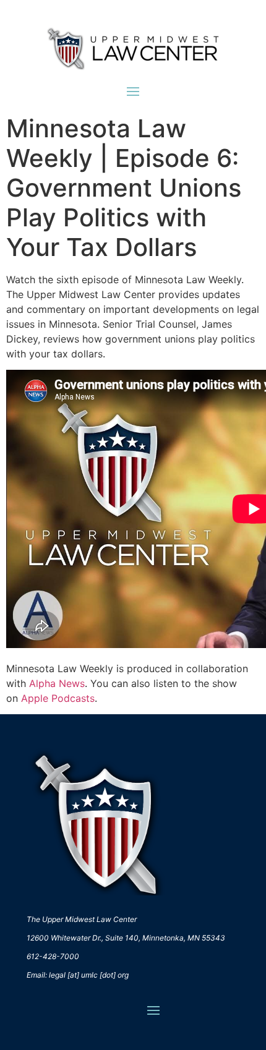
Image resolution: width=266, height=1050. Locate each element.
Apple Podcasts (58, 698)
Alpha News (57, 683)
